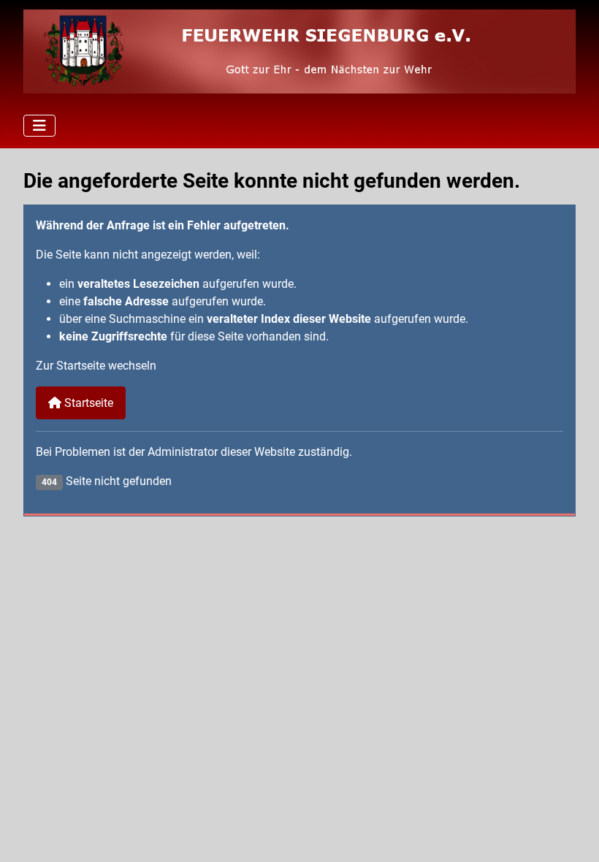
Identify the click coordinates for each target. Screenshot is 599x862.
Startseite (87, 403)
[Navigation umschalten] (39, 126)
